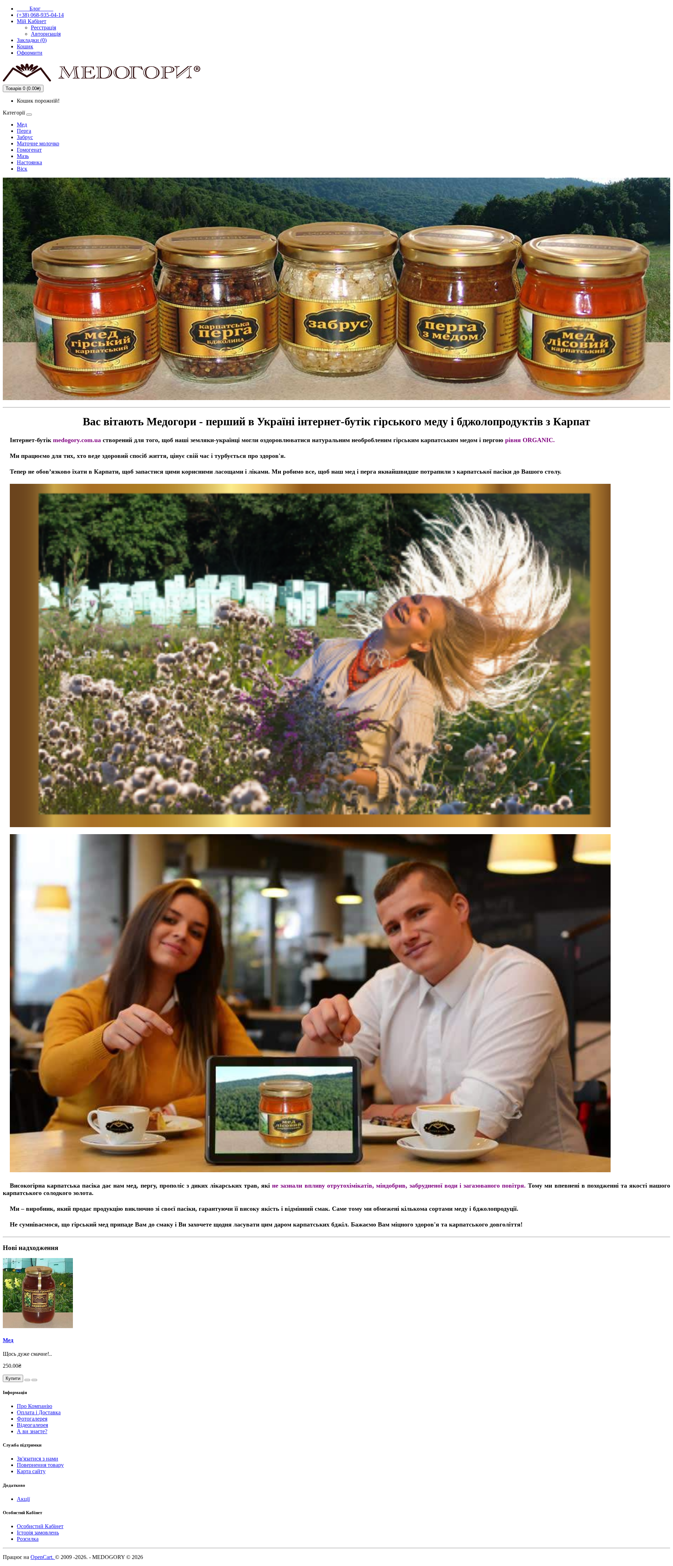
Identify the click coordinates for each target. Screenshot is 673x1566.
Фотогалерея (32, 1419)
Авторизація (46, 34)
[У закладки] (27, 1380)
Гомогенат (29, 150)
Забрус (25, 137)
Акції (23, 1499)
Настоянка (29, 162)
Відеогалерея (32, 1425)
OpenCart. (42, 1557)
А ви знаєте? (32, 1431)
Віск (22, 169)
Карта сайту (31, 1471)
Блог (35, 9)
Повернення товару (40, 1465)
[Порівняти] (34, 1380)
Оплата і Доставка (39, 1412)
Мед (22, 125)
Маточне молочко (38, 143)
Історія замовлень (38, 1533)
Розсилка (28, 1539)
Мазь (23, 156)
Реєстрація (43, 27)
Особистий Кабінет (40, 1526)
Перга (24, 131)
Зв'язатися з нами (37, 1459)
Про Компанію (34, 1406)
